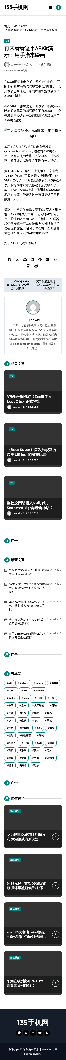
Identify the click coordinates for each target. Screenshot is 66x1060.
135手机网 (16, 6)
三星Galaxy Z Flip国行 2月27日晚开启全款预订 (27, 635)
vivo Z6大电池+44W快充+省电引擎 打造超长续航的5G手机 (27, 605)
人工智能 (39, 705)
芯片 (49, 750)
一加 (39, 697)
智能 (10, 735)
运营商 (50, 757)
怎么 (36, 720)
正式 (26, 742)
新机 (39, 727)
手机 (49, 720)
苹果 (24, 70)
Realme (39, 690)
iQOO (54, 682)
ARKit (16, 70)
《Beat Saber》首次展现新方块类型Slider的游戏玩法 (31, 452)
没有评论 (46, 64)
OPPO (11, 690)
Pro (25, 690)
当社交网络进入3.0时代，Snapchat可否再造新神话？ (30, 505)
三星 (52, 697)
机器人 (12, 742)
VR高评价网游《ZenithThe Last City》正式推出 (29, 399)
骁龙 (10, 765)
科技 (10, 750)
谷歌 (36, 757)
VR (7, 41)
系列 (23, 750)
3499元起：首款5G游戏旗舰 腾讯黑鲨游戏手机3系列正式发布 (27, 588)
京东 (23, 705)
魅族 (36, 765)
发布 (49, 712)
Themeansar (32, 1053)
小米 (10, 720)
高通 (23, 765)
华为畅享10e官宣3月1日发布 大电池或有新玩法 (27, 572)
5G (10, 682)
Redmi (12, 697)
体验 (54, 705)
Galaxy (24, 682)
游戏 (39, 742)
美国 (36, 750)
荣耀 (23, 757)
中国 (10, 705)
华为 (36, 712)
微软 (23, 720)
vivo (26, 697)
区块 (23, 712)
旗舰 (51, 727)
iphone (39, 682)
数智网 (25, 727)
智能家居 (26, 735)
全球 (10, 712)
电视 (51, 742)
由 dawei (16, 64)
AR (9, 70)
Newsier (47, 1049)
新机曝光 (14, 811)
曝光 (41, 735)
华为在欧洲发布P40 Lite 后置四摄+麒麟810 (26, 621)
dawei (35, 320)
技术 (10, 727)
